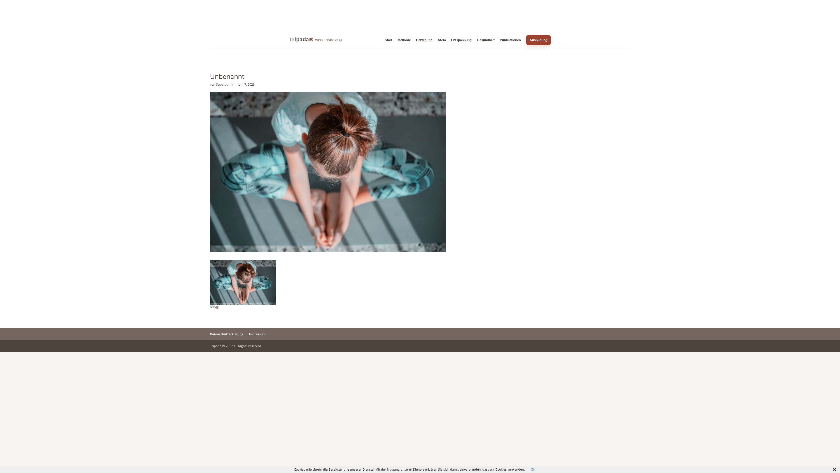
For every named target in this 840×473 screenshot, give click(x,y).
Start (388, 40)
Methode (404, 40)
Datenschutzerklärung (226, 334)
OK (533, 469)
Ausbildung (538, 40)
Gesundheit (486, 40)
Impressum (257, 334)
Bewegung (424, 40)
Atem (442, 40)
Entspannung (461, 40)
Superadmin (225, 84)
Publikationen (510, 40)
